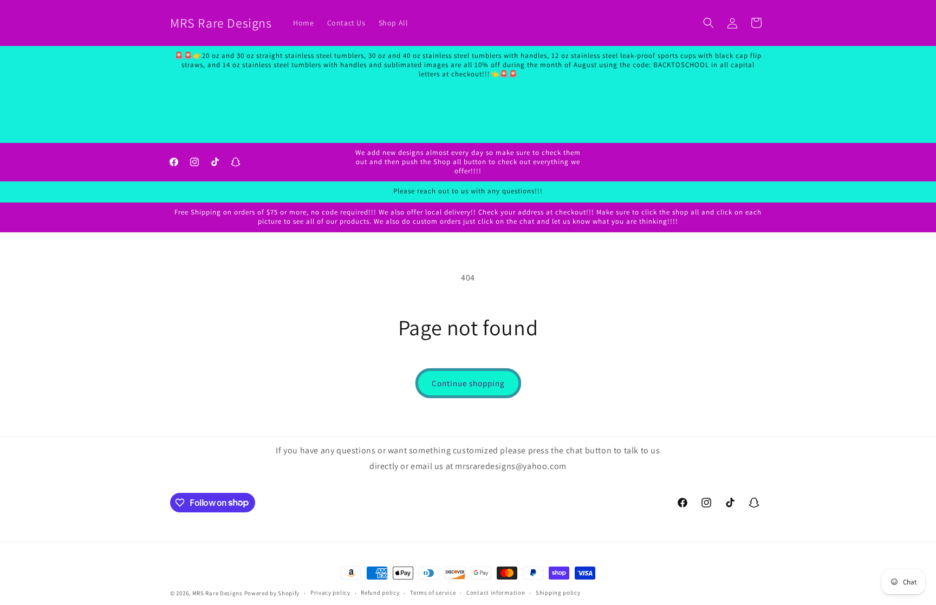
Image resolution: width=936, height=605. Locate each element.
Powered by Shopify (272, 593)
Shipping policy (558, 592)
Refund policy (380, 592)
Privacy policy (330, 592)
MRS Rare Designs (217, 593)
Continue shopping (468, 383)
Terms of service (433, 592)
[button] (708, 23)
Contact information (495, 592)
